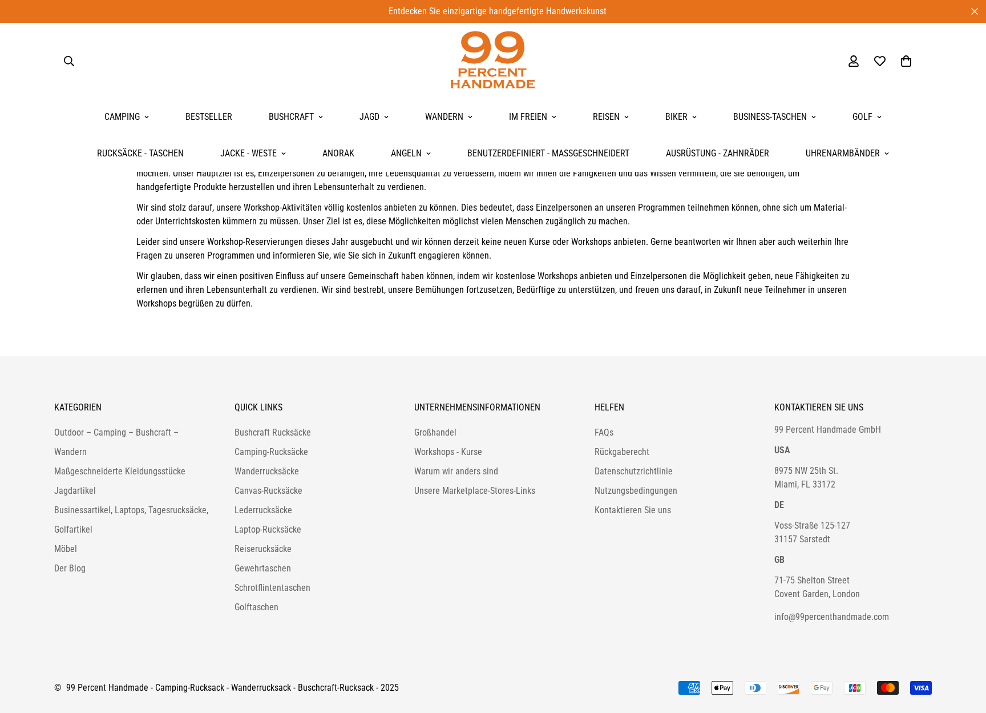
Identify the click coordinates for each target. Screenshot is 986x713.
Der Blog (70, 568)
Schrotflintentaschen (272, 587)
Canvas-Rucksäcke (268, 490)
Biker (676, 116)
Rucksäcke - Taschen (140, 153)
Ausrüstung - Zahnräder (717, 153)
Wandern (444, 116)
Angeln (406, 153)
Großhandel (435, 432)
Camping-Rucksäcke (271, 451)
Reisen (606, 116)
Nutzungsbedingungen (636, 490)
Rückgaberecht (622, 451)
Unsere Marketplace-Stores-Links (474, 490)
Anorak (338, 153)
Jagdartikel (75, 490)
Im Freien (528, 116)
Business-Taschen (770, 116)
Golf (862, 116)
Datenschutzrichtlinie (634, 471)
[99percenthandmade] (492, 61)
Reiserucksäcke (263, 548)
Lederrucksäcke (263, 510)
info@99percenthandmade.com (831, 616)
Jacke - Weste (248, 153)
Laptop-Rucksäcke (268, 529)
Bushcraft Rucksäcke (273, 432)
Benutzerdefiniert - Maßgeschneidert (548, 153)
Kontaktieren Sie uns (633, 510)
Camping (122, 116)
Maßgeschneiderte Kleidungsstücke (119, 471)
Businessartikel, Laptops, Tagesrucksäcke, (131, 510)
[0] (906, 61)
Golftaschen (256, 607)
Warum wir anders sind (456, 471)
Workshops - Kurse (448, 451)
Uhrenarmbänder (843, 153)
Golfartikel (73, 529)
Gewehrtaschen (263, 568)
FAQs (604, 432)
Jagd (369, 116)
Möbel (65, 548)
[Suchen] (69, 61)
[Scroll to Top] (964, 651)
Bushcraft (291, 116)
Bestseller (208, 116)
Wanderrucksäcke (267, 471)
